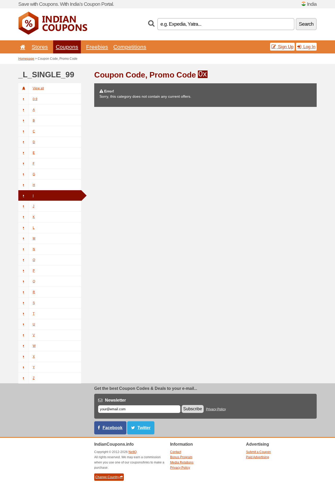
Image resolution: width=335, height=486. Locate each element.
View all (38, 88)
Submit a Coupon (258, 452)
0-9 (35, 99)
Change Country (107, 477)
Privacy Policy (216, 409)
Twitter (143, 427)
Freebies (97, 47)
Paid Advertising (257, 457)
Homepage (26, 59)
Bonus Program (181, 457)
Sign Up (285, 46)
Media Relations (181, 462)
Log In (308, 46)
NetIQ (133, 452)
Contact (175, 452)
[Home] (21, 47)
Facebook (112, 427)
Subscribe (192, 409)
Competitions (129, 47)
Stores (40, 47)
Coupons (67, 47)
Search (306, 24)
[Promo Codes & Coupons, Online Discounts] (52, 33)
